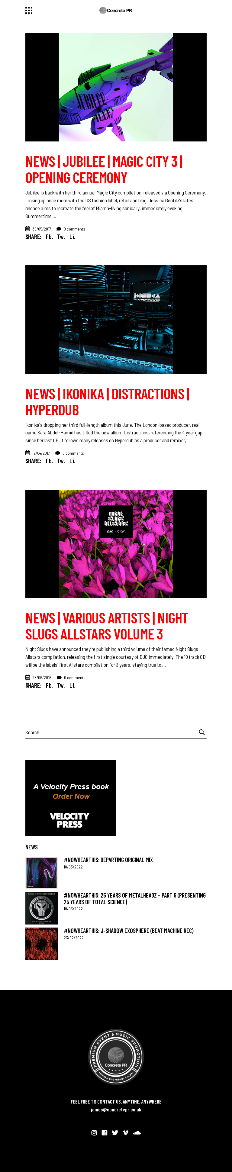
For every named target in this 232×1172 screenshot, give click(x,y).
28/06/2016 (41, 677)
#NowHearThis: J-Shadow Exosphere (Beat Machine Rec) (128, 930)
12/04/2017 (41, 453)
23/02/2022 (74, 937)
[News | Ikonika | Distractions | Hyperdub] (116, 319)
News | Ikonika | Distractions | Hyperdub (107, 401)
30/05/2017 (41, 228)
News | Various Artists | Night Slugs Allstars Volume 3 (106, 625)
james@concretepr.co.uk (116, 1109)
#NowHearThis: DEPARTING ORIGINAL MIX (108, 859)
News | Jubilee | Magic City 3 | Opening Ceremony (103, 169)
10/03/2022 (73, 866)
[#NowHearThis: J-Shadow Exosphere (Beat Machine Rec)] (41, 944)
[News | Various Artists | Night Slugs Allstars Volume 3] (116, 544)
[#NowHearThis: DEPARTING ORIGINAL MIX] (41, 873)
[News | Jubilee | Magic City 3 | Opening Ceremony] (116, 87)
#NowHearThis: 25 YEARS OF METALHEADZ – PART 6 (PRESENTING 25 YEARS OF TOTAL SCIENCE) (135, 898)
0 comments (74, 228)
